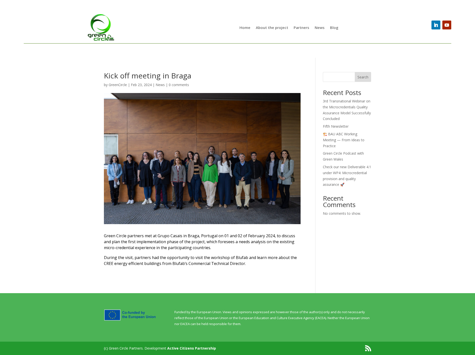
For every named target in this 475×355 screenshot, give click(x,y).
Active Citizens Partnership (191, 348)
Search (362, 77)
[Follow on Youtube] (446, 25)
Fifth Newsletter (336, 126)
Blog (334, 27)
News (320, 27)
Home (244, 27)
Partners (301, 27)
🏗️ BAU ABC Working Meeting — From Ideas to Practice (343, 140)
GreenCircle (118, 84)
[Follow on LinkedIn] (435, 25)
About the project (272, 27)
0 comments (179, 84)
